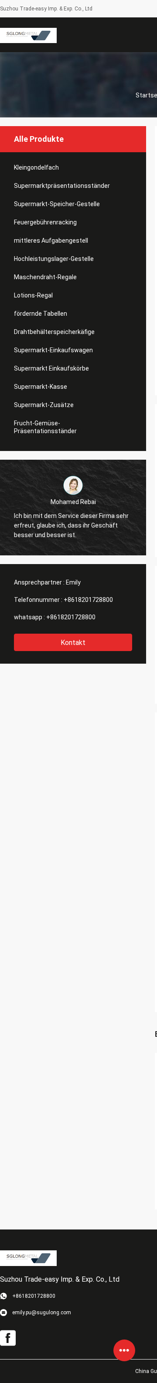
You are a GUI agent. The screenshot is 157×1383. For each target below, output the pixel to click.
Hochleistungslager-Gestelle (54, 258)
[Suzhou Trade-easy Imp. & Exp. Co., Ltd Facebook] (8, 1338)
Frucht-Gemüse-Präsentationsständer (45, 427)
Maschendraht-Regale (45, 277)
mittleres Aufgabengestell (51, 240)
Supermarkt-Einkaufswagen (53, 350)
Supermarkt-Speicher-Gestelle (57, 203)
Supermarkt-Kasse (40, 386)
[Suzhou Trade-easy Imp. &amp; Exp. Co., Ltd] (28, 34)
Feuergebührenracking (45, 222)
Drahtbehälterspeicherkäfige (54, 331)
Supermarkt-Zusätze (44, 404)
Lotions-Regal (33, 295)
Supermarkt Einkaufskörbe (51, 368)
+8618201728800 (88, 599)
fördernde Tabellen (40, 313)
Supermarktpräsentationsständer (62, 185)
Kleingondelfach (36, 167)
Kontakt (73, 642)
